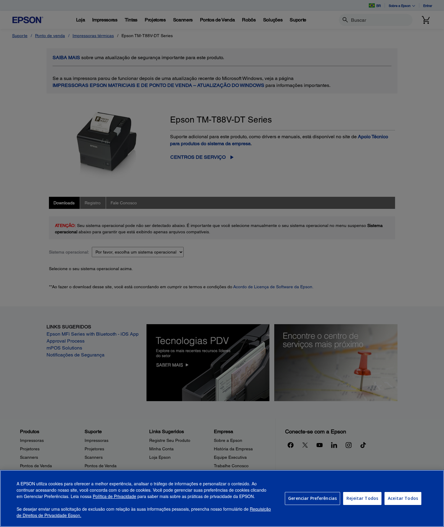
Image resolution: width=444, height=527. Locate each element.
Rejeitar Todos (362, 498)
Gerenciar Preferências (312, 498)
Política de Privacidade (114, 496)
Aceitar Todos (403, 498)
